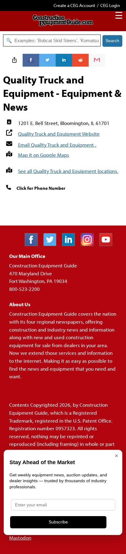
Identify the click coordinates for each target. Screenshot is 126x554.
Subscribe (58, 521)
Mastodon (20, 537)
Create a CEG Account (74, 5)
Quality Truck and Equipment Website (59, 133)
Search (112, 40)
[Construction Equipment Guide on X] (52, 244)
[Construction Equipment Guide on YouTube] (108, 244)
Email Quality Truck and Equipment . (57, 144)
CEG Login (110, 5)
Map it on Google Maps (43, 155)
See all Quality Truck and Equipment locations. (68, 171)
